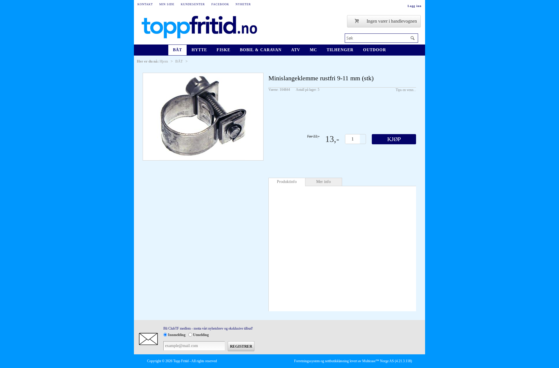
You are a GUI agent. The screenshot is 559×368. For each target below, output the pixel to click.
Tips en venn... (406, 90)
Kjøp (394, 139)
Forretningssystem (307, 361)
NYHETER (243, 4)
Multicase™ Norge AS (378, 361)
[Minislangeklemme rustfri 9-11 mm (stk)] (203, 117)
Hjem (164, 61)
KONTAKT (145, 4)
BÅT (177, 50)
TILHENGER (340, 50)
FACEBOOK (220, 4)
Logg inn (415, 6)
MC (313, 50)
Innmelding (176, 335)
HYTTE (199, 50)
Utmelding (201, 335)
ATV (295, 50)
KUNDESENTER (193, 4)
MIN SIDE (166, 4)
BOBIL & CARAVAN (261, 50)
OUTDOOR (374, 50)
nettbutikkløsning (337, 361)
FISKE (223, 50)
